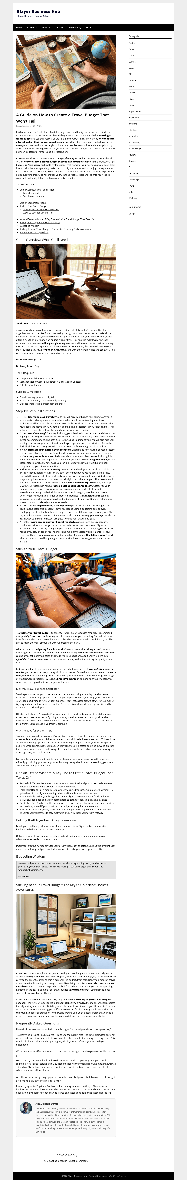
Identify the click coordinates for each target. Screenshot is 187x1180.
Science (132, 161)
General (132, 86)
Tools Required (31, 193)
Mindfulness (134, 136)
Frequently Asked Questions (34, 232)
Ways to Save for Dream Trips (38, 212)
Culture (132, 61)
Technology (134, 179)
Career (132, 49)
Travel (131, 185)
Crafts (131, 55)
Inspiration (134, 117)
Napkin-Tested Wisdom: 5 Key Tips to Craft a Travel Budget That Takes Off (57, 219)
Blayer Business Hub (38, 11)
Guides (132, 92)
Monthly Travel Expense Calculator (41, 209)
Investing (133, 123)
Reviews (132, 154)
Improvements (136, 111)
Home (19, 27)
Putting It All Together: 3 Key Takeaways (40, 222)
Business (32, 27)
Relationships (135, 148)
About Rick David (46, 1104)
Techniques (134, 173)
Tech (88, 27)
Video (131, 192)
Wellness (133, 198)
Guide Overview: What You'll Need (37, 189)
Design (132, 67)
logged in (62, 1160)
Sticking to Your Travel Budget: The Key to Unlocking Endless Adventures (57, 229)
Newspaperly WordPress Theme (111, 1176)
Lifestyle (59, 27)
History (132, 99)
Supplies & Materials (33, 196)
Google (132, 213)
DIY (130, 74)
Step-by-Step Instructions (33, 202)
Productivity (74, 27)
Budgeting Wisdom (29, 225)
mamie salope (98, 336)
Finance (45, 27)
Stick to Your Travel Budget (33, 206)
